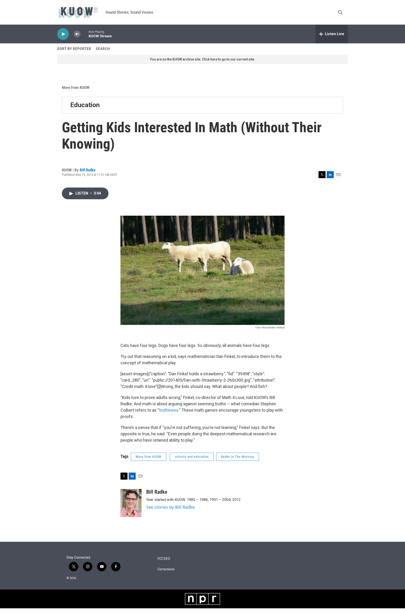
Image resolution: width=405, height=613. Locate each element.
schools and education (192, 457)
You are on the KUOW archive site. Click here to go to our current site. (202, 59)
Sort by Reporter (74, 49)
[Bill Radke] (131, 503)
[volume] (77, 34)
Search (103, 49)
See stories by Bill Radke (170, 507)
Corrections (166, 569)
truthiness (168, 410)
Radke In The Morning (237, 457)
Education (85, 105)
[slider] (84, 33)
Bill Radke (87, 170)
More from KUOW (76, 87)
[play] (63, 34)
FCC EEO (164, 558)
